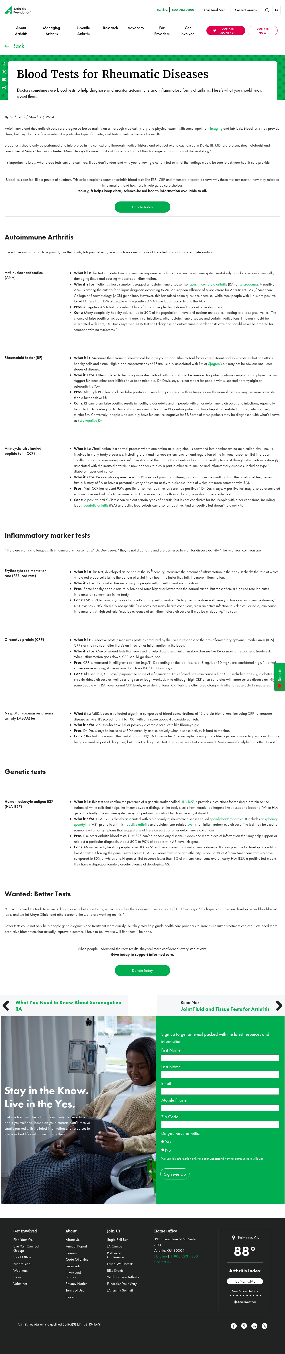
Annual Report (76, 1246)
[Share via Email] (4, 80)
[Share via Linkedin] (254, 1326)
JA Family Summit (120, 1290)
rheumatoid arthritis (212, 284)
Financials (73, 1265)
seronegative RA (90, 420)
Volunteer (20, 1283)
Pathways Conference (115, 1255)
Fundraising (22, 1263)
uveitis (192, 824)
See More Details (245, 1290)
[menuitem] (21, 30)
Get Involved (188, 30)
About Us (72, 1239)
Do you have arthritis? (181, 1133)
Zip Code (169, 1117)
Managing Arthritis (51, 30)
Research (110, 27)
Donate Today (142, 206)
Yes (168, 1142)
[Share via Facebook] (4, 64)
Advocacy (136, 27)
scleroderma (249, 284)
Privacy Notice (76, 1283)
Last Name (171, 1067)
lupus (192, 284)
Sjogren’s (215, 363)
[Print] (4, 87)
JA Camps (114, 1246)
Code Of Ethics (77, 1259)
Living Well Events (120, 1263)
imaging (216, 128)
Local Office (22, 1257)
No (168, 1150)
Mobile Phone (174, 1100)
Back (18, 46)
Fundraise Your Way (122, 1283)
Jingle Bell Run (117, 1239)
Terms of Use (75, 1290)
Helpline (160, 1256)
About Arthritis (21, 30)
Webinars (20, 1270)
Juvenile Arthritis (83, 30)
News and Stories (73, 1275)
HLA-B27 (187, 801)
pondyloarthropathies (227, 818)
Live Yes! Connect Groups (26, 1248)
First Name (171, 1050)
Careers (71, 1252)
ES (276, 10)
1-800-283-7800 (184, 1256)
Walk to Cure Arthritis (123, 1276)
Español (71, 1296)
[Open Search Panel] (267, 10)
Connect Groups (245, 10)
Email (166, 1083)
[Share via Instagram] (244, 1326)
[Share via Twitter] (4, 72)
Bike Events (115, 1270)
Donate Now (263, 30)
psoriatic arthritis (96, 505)
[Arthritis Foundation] (17, 10)
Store (17, 1276)
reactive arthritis (137, 824)
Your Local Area (214, 10)
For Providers (161, 30)
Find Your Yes (23, 1239)
